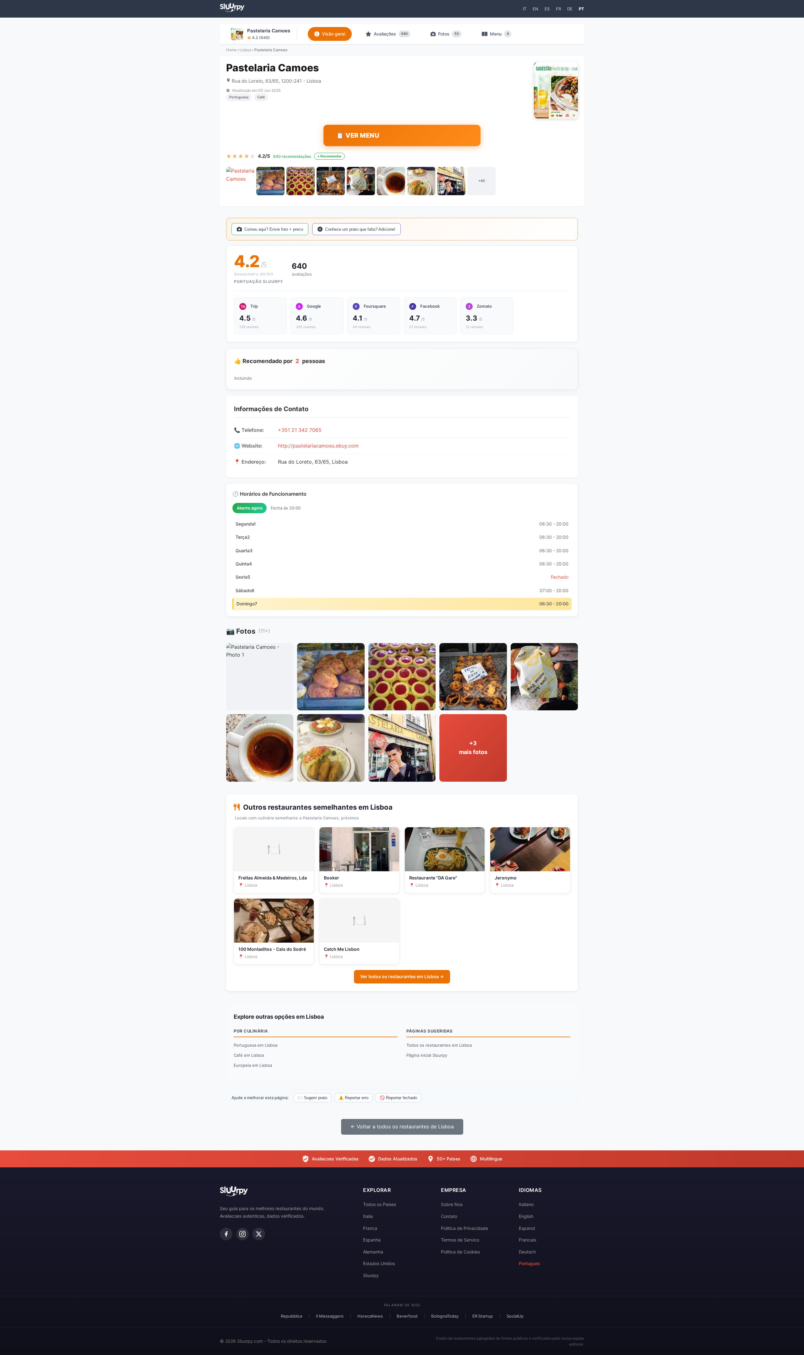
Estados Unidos (379, 1263)
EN (535, 8)
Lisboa (245, 49)
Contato (449, 1216)
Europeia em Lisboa (253, 1065)
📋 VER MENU (357, 135)
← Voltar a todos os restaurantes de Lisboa (402, 1126)
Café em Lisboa (249, 1055)
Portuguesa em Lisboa (255, 1045)
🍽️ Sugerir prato (312, 1097)
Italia (368, 1216)
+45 (481, 181)
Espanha (372, 1239)
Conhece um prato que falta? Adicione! (360, 229)
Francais (527, 1239)
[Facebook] (226, 1234)
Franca (370, 1228)
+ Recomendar (329, 156)
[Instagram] (242, 1234)
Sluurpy (371, 1275)
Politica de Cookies (460, 1251)
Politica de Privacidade (464, 1228)
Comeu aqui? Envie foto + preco (273, 229)
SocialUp (515, 1316)
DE (570, 8)
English (526, 1216)
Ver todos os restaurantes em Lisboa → (402, 976)
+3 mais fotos (473, 748)
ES (547, 8)
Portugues (529, 1263)
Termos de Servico (460, 1239)
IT (524, 8)
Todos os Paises (379, 1204)
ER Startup (482, 1316)
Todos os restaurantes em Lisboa (439, 1045)
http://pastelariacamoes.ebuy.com (318, 446)
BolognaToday (445, 1316)
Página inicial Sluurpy (426, 1055)
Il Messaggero (330, 1316)
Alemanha (373, 1251)
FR (558, 8)
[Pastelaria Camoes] (240, 181)
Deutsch (527, 1251)
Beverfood (407, 1316)
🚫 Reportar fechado (398, 1097)
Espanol (527, 1228)
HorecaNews (370, 1316)
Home (231, 49)
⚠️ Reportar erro (353, 1097)
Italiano (526, 1204)
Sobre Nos (452, 1204)
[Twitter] (259, 1234)
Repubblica (291, 1316)
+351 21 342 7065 (300, 430)
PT (581, 8)
